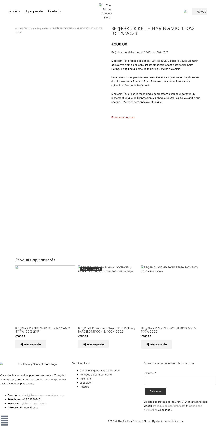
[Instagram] (4, 420)
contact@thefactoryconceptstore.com (41, 395)
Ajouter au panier (30, 344)
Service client (81, 363)
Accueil (19, 28)
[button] (190, 12)
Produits (14, 11)
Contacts (54, 11)
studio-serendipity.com (170, 421)
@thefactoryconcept (34, 403)
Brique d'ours (44, 28)
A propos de (34, 11)
